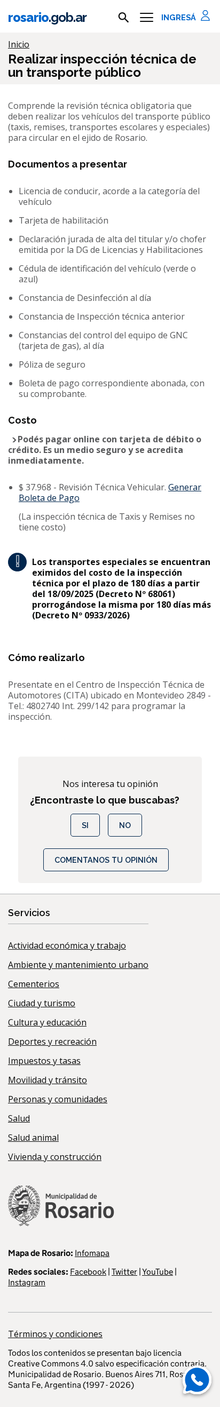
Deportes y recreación (52, 1041)
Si (85, 825)
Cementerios (33, 984)
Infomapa (92, 1253)
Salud (19, 1118)
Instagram (26, 1282)
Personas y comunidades (57, 1099)
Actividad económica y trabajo (67, 945)
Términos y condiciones (55, 1334)
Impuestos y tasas (44, 1061)
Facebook (88, 1272)
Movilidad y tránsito (47, 1080)
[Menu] (147, 18)
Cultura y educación (47, 1022)
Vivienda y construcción (54, 1157)
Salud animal (33, 1137)
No (125, 825)
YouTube (157, 1272)
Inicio (18, 44)
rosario (47, 17)
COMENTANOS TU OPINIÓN (106, 859)
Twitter (124, 1272)
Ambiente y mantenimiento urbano (78, 965)
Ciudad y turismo (41, 1003)
